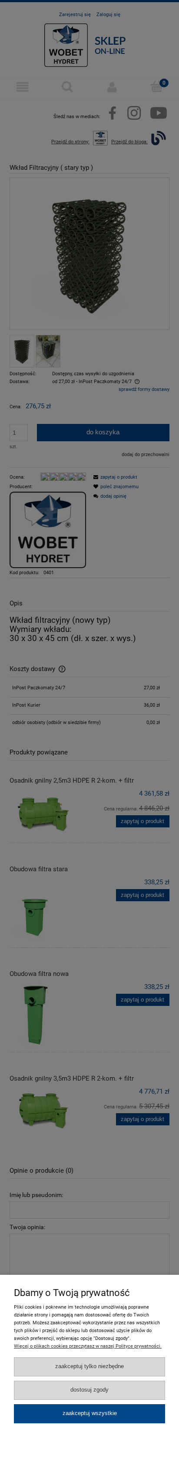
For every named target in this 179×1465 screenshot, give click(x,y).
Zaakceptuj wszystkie (90, 1413)
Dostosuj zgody (89, 1390)
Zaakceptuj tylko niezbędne (89, 1366)
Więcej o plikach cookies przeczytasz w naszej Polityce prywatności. (88, 1346)
